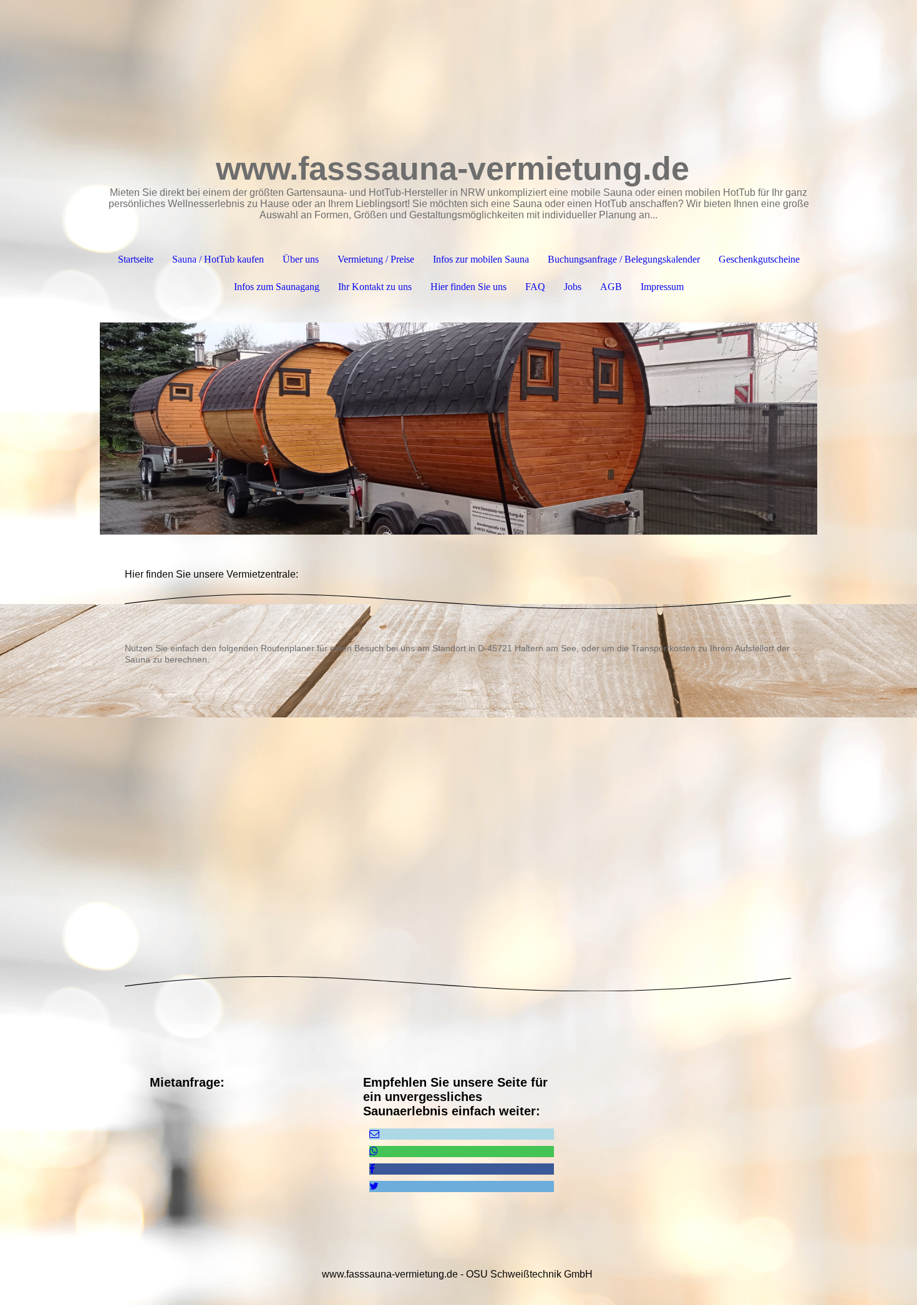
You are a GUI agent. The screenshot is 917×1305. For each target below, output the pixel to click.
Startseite (135, 259)
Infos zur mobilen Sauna (481, 259)
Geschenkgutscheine (759, 259)
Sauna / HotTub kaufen (218, 259)
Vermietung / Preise (375, 259)
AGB (611, 286)
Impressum (662, 286)
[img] (458, 429)
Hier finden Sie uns (468, 286)
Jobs (572, 286)
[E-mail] (374, 1133)
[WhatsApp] (373, 1151)
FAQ (535, 286)
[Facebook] (372, 1168)
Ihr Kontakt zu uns (375, 286)
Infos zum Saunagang (276, 286)
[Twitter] (374, 1186)
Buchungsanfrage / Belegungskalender (624, 259)
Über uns (301, 259)
